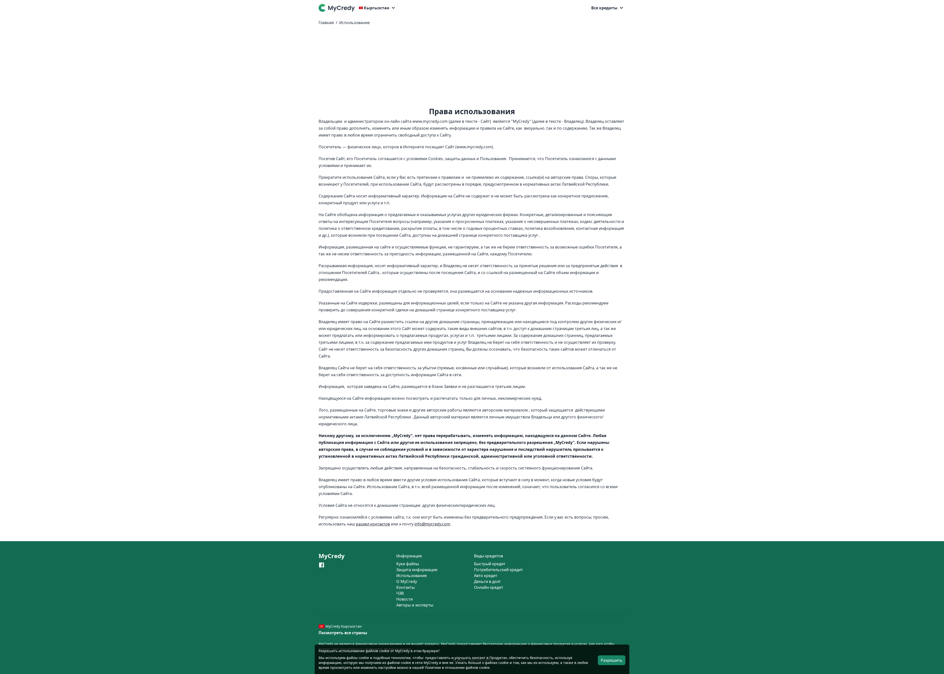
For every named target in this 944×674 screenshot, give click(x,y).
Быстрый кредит (489, 563)
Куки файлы (407, 563)
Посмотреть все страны (343, 632)
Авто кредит (485, 575)
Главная (326, 22)
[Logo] (338, 8)
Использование (354, 22)
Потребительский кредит (498, 569)
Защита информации (416, 569)
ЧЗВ (400, 593)
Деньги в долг (487, 581)
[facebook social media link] (321, 565)
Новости (404, 599)
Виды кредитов (488, 556)
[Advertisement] (472, 68)
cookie (364, 657)
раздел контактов (373, 524)
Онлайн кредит (488, 587)
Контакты (405, 587)
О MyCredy (406, 581)
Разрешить (611, 660)
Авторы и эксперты (414, 605)
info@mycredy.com (432, 524)
